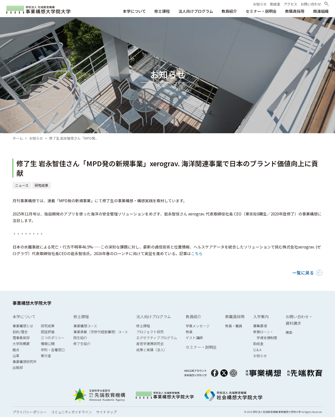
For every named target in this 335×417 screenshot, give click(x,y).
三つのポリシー (53, 337)
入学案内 (261, 316)
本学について (24, 316)
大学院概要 (21, 343)
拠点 (16, 349)
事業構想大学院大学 (32, 303)
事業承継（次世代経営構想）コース (100, 331)
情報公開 (47, 343)
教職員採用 (235, 316)
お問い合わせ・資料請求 (299, 320)
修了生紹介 (81, 343)
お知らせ (36, 138)
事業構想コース (85, 325)
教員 (189, 331)
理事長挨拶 (21, 337)
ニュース (22, 185)
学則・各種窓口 (53, 349)
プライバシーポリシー (30, 411)
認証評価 (47, 331)
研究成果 (42, 185)
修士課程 (81, 316)
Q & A (257, 349)
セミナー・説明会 (201, 347)
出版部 (18, 367)
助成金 (258, 343)
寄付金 (46, 355)
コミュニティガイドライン (71, 411)
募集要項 (260, 325)
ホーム (18, 138)
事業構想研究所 (24, 361)
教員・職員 (233, 325)
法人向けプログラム (153, 316)
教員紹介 (193, 316)
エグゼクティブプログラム (156, 337)
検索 (289, 332)
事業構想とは (23, 325)
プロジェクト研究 (150, 331)
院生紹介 (80, 337)
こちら (197, 253)
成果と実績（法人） (151, 349)
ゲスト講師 (194, 337)
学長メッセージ (198, 325)
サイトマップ (106, 411)
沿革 (16, 355)
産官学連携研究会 (150, 343)
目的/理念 (20, 331)
